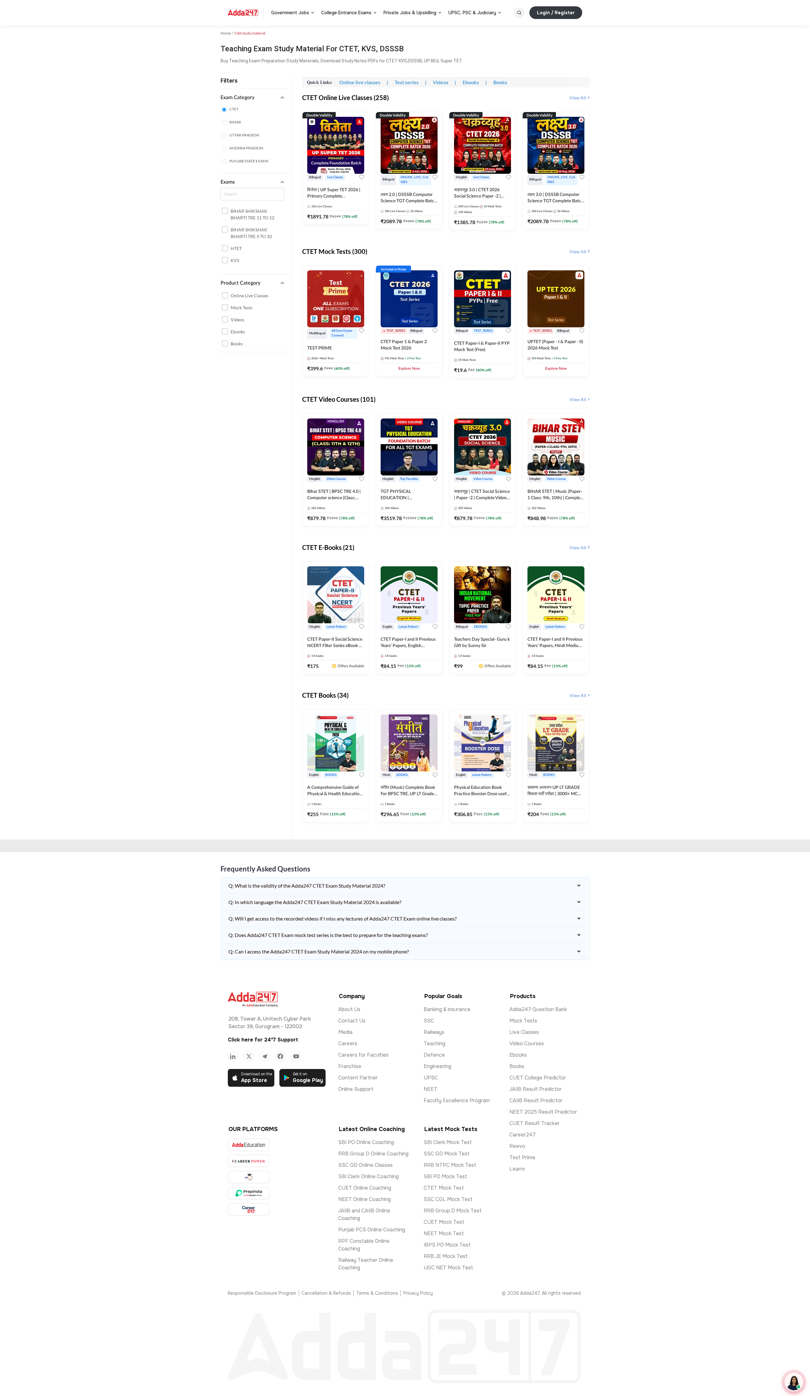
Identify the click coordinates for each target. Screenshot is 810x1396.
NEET (430, 1089)
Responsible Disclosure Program (262, 1293)
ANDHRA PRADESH (246, 148)
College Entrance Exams (346, 13)
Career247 (522, 1134)
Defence (434, 1055)
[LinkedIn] (233, 1056)
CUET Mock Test (444, 1222)
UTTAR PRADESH (244, 135)
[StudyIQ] (248, 1177)
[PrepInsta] (248, 1193)
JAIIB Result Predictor (535, 1089)
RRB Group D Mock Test (453, 1210)
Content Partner (358, 1077)
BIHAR (235, 122)
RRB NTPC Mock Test (450, 1165)
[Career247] (248, 1209)
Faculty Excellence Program (457, 1100)
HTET (236, 248)
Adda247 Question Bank (538, 1009)
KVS (235, 260)
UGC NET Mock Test (448, 1267)
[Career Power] (248, 1161)
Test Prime (522, 1157)
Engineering (437, 1066)
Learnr (517, 1169)
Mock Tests (241, 307)
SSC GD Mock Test (447, 1153)
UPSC (431, 1077)
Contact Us (351, 1020)
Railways (434, 1032)
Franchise (349, 1066)
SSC (429, 1020)
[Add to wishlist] (361, 177)
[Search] (519, 13)
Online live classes (249, 295)
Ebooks (238, 331)
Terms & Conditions (377, 1293)
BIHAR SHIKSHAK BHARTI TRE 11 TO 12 (252, 214)
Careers (347, 1043)
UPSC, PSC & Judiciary (472, 13)
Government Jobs (290, 13)
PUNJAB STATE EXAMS (248, 161)
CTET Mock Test (444, 1188)
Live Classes (524, 1032)
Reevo (517, 1146)
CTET (234, 109)
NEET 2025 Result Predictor (543, 1112)
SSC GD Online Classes (365, 1165)
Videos (237, 319)
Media (345, 1032)
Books (237, 343)
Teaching (434, 1043)
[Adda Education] (248, 1145)
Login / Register (556, 13)
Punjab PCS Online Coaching (371, 1229)
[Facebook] (280, 1056)
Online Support (355, 1089)
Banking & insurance (447, 1009)
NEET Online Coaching (364, 1199)
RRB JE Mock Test (446, 1256)
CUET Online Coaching (364, 1188)
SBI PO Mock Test (445, 1176)
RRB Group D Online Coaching (373, 1153)
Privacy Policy (418, 1293)
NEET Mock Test (444, 1233)
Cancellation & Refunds (326, 1293)
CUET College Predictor (537, 1077)
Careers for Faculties (363, 1055)
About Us (349, 1009)
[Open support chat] (794, 1382)
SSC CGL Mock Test (448, 1199)
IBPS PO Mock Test (447, 1245)
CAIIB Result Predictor (536, 1100)
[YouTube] (296, 1056)
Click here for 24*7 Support (263, 1039)
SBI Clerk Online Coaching (368, 1176)
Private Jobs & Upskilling (409, 13)
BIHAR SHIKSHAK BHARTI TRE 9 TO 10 (251, 233)
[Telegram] (264, 1056)
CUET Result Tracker (534, 1123)
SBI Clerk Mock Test (448, 1142)
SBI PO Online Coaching (366, 1142)
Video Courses (526, 1043)
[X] (249, 1056)
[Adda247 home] (243, 12)
